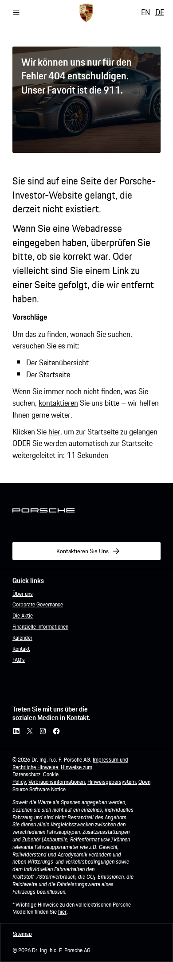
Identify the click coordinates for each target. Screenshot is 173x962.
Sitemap (22, 934)
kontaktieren (58, 402)
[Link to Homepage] (86, 13)
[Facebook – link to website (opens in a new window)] (56, 731)
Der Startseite (48, 374)
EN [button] (145, 12)
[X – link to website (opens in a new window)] (30, 731)
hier (54, 431)
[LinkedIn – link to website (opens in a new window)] (16, 731)
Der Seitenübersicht (57, 362)
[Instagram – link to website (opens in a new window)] (43, 731)
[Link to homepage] (43, 510)
